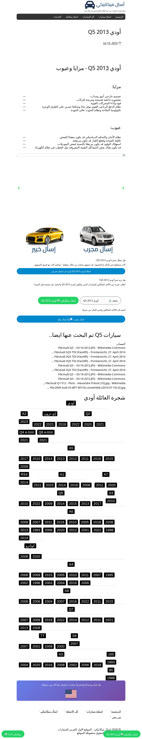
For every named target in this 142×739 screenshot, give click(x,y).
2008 (86, 485)
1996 (36, 583)
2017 (24, 459)
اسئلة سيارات (105, 16)
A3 (61, 654)
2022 (38, 424)
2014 (48, 459)
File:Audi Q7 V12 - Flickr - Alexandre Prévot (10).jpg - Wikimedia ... (84, 383)
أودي (89, 397)
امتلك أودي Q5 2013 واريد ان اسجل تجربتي (71, 271)
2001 (85, 530)
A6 (71, 512)
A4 (71, 564)
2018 (74, 485)
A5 (71, 448)
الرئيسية (119, 16)
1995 (109, 575)
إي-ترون (50, 414)
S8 (74, 636)
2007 (36, 522)
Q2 (88, 414)
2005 (85, 522)
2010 (36, 459)
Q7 (71, 609)
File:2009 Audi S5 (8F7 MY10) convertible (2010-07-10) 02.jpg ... (86, 388)
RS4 (24, 475)
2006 (48, 530)
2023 (24, 422)
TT (42, 636)
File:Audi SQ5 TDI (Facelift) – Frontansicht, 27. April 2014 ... (88, 352)
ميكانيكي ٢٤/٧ (14, 734)
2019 (62, 424)
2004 (61, 583)
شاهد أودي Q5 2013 (100, 301)
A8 (67, 591)
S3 (111, 493)
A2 (24, 414)
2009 (24, 467)
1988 (111, 678)
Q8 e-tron (46, 432)
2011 (85, 459)
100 (111, 654)
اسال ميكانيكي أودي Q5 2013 (58, 301)
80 (111, 670)
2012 (73, 459)
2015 (109, 459)
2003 (48, 583)
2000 (61, 647)
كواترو (30, 546)
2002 (24, 583)
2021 (50, 424)
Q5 (61, 493)
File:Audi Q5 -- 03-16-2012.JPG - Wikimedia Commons (91, 348)
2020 (88, 424)
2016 (97, 459)
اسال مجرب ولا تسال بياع (71, 319)
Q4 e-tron (27, 432)
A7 (106, 475)
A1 (62, 475)
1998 (109, 530)
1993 (36, 530)
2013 (61, 459)
